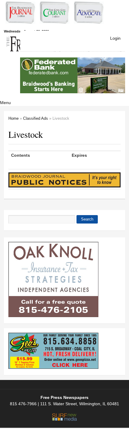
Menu (5, 102)
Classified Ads (35, 118)
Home (13, 118)
